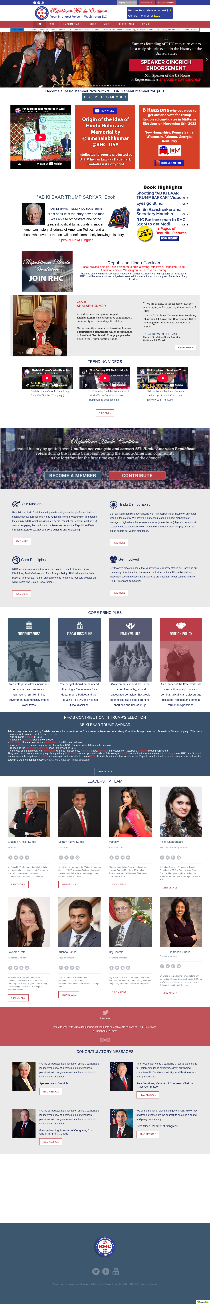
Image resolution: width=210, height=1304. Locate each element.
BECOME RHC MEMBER (105, 97)
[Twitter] (38, 2)
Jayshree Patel (17, 952)
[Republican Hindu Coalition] (105, 1247)
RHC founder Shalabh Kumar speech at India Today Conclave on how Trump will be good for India (109, 395)
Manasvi (114, 841)
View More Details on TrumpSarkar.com (67, 759)
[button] (3, 59)
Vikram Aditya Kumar (71, 841)
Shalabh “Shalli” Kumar (22, 841)
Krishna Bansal (67, 952)
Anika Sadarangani (171, 841)
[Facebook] (34, 2)
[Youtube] (42, 2)
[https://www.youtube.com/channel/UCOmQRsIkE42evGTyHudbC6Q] (115, 1271)
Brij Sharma (116, 952)
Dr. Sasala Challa (179, 952)
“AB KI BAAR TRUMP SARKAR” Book (76, 197)
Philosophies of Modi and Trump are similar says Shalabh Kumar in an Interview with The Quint (166, 395)
